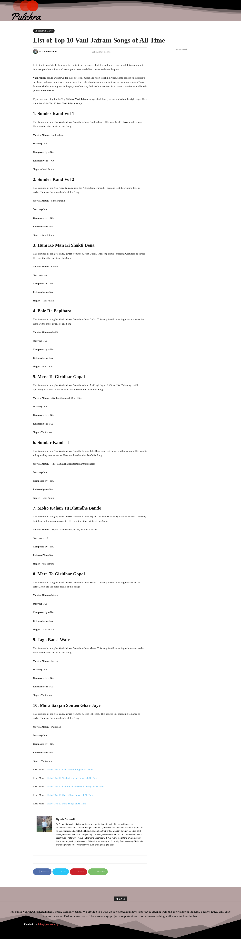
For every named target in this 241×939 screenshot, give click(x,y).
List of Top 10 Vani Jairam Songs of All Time (70, 769)
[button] (231, 10)
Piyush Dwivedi (48, 52)
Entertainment (44, 31)
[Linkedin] (61, 849)
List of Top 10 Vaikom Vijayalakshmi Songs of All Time (75, 786)
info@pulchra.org (48, 924)
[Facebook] (57, 849)
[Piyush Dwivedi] (36, 51)
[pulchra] (27, 10)
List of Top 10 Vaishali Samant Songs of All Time (72, 778)
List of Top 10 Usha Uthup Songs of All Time (70, 795)
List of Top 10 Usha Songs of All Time (66, 803)
